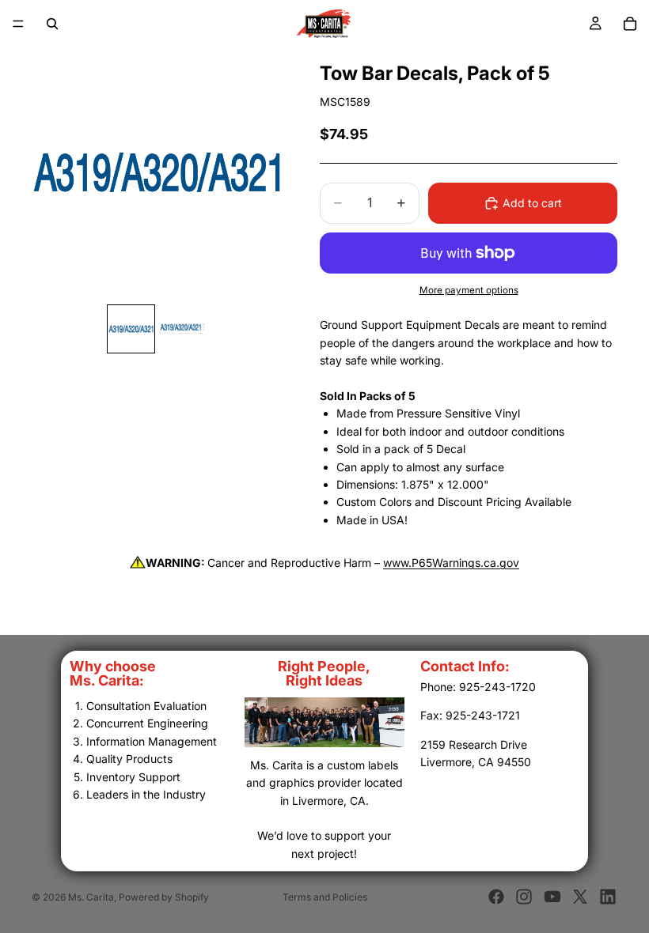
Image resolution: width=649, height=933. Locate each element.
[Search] (52, 23)
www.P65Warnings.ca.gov (451, 562)
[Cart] (630, 23)
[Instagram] (523, 896)
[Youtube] (552, 896)
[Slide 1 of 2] (131, 328)
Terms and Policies (325, 897)
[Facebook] (496, 896)
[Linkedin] (607, 896)
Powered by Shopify (164, 897)
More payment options (468, 290)
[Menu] (18, 24)
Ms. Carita (91, 897)
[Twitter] (580, 896)
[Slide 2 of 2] (182, 328)
